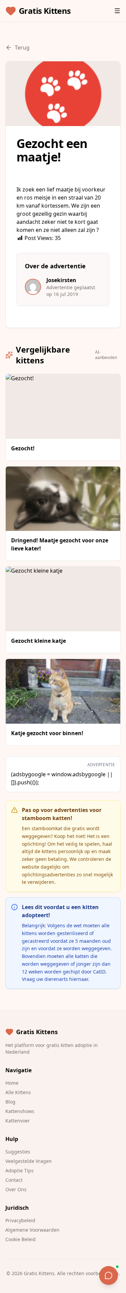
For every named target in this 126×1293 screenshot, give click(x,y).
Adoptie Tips (19, 1170)
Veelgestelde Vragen (28, 1161)
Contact (14, 1180)
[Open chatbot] (108, 1275)
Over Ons (16, 1189)
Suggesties (17, 1151)
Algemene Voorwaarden (32, 1230)
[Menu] (117, 10)
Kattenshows (19, 1111)
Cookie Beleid (20, 1239)
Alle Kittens (18, 1092)
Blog (10, 1102)
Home (11, 1083)
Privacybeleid (20, 1220)
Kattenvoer (17, 1120)
